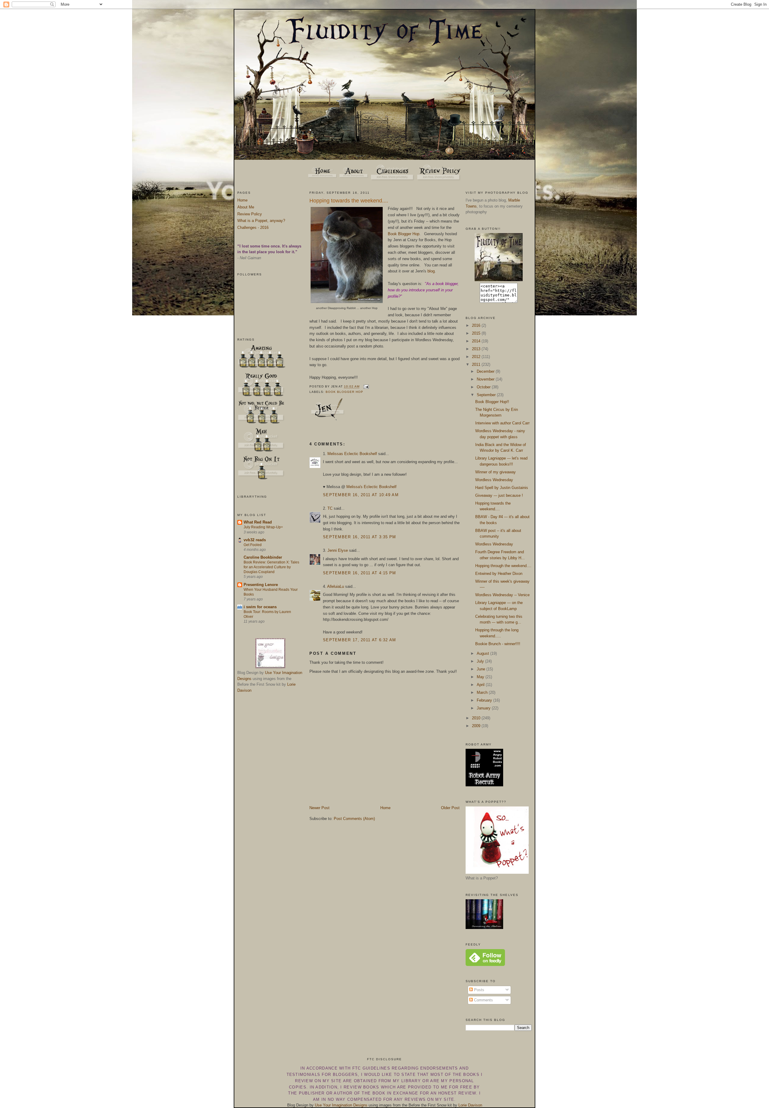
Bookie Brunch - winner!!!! (497, 644)
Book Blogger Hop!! (492, 401)
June (481, 669)
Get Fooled (253, 545)
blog (431, 271)
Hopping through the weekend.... (503, 565)
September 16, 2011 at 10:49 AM (361, 495)
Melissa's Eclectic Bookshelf (371, 486)
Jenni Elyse (337, 550)
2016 (477, 325)
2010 (477, 718)
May (481, 677)
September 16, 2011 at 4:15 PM (359, 573)
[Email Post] (365, 386)
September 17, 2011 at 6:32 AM (359, 640)
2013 (477, 349)
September (487, 395)
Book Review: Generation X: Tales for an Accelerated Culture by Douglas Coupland (271, 567)
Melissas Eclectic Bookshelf (352, 453)
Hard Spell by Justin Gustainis (501, 487)
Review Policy (249, 214)
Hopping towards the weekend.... (348, 201)
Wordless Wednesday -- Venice (502, 595)
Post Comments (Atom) (354, 818)
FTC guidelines (371, 1068)
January (484, 708)
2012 (477, 356)
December (486, 371)
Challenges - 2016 (253, 227)
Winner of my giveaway (495, 472)
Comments (483, 1000)
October (484, 387)
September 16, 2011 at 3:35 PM (359, 537)
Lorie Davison (470, 1105)
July (481, 661)
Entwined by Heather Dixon (498, 573)
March (483, 692)
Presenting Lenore (261, 584)
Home (242, 200)
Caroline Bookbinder (263, 557)
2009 (477, 726)
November (486, 379)
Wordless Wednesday (494, 480)
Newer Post (319, 808)
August (483, 653)
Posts (478, 990)
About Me (245, 207)
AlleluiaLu (335, 586)
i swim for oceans (260, 607)
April (481, 684)
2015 (477, 333)
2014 (477, 341)
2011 (477, 364)
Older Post (450, 808)
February (485, 700)
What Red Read (258, 522)
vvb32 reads (255, 540)
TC (330, 508)
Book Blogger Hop (403, 234)
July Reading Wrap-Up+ (263, 527)
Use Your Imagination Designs (341, 1105)
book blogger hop (344, 391)
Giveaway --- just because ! (499, 495)
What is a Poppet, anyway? (261, 220)
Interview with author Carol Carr (502, 423)
